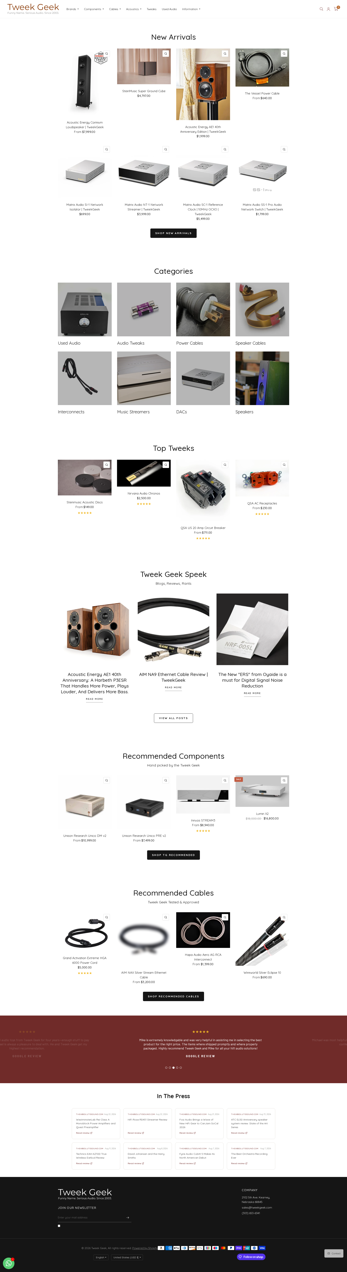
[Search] (321, 9)
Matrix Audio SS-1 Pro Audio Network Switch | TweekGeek (262, 207)
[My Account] (328, 9)
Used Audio (169, 9)
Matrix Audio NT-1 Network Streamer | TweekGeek (144, 207)
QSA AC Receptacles (262, 503)
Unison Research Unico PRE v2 (144, 836)
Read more (94, 699)
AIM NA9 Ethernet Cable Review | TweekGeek (173, 677)
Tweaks (152, 9)
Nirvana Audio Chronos (144, 493)
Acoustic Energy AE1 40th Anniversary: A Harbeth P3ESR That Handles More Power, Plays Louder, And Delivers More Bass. (94, 682)
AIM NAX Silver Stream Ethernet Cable (143, 975)
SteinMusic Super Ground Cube (144, 91)
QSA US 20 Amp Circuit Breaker (203, 528)
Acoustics (132, 9)
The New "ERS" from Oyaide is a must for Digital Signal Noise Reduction (252, 680)
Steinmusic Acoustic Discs (85, 502)
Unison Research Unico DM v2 (84, 836)
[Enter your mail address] (127, 1217)
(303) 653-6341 (251, 1213)
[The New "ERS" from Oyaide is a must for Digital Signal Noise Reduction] (252, 629)
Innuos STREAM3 (203, 820)
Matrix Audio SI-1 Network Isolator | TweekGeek (84, 207)
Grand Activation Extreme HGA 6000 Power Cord (84, 960)
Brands (71, 9)
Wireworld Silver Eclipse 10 (262, 972)
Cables (113, 9)
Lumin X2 (262, 814)
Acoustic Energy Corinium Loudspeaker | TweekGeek (85, 124)
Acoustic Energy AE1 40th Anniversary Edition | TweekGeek (203, 129)
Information (190, 9)
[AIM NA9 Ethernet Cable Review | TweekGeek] (173, 629)
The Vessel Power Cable (262, 93)
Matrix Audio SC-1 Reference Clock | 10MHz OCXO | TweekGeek (203, 209)
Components (92, 9)
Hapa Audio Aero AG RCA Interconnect (203, 957)
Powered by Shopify (145, 1248)
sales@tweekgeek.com (257, 1207)
